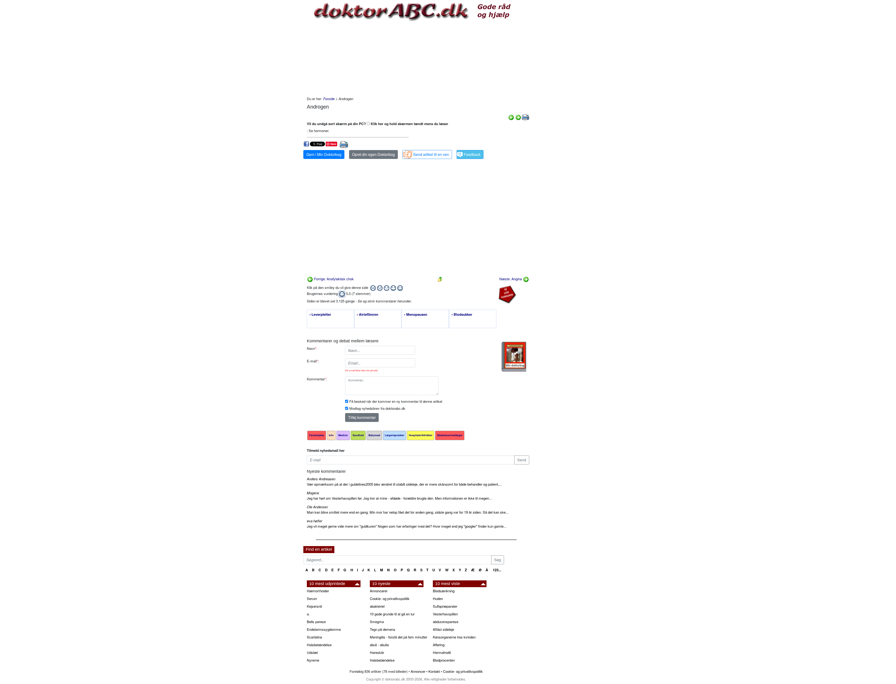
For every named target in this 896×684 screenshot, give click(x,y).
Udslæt (312, 652)
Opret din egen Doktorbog (373, 154)
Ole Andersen (317, 506)
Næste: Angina (511, 278)
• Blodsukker (462, 314)
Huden (438, 598)
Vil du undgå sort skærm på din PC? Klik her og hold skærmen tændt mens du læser (377, 123)
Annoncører (379, 590)
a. (308, 613)
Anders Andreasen (321, 478)
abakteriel (377, 606)
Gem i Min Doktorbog (323, 154)
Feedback (472, 154)
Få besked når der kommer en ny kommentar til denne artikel (395, 401)
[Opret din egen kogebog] (514, 356)
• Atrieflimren (367, 314)
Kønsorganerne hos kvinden (454, 637)
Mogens (313, 492)
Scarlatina (314, 637)
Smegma (377, 621)
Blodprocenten (444, 660)
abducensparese (445, 621)
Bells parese (316, 621)
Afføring (438, 644)
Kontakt (434, 671)
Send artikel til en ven (431, 154)
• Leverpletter (320, 314)
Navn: (312, 348)
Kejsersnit (314, 606)
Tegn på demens (382, 629)
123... (497, 569)
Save (333, 144)
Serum (312, 598)
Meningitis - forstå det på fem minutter (398, 637)
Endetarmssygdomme (324, 629)
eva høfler (314, 520)
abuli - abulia (379, 644)
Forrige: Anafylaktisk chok (333, 278)
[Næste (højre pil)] (518, 116)
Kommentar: (317, 378)
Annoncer (418, 671)
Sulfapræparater (445, 606)
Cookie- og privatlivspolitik (390, 598)
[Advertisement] (418, 58)
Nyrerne (313, 660)
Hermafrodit (442, 652)
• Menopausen (415, 314)
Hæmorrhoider (318, 590)
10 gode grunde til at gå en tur (392, 613)
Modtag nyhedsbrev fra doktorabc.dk (377, 408)
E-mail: (313, 360)
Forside (329, 98)
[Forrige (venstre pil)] (511, 116)
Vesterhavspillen (445, 613)
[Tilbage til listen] (440, 278)
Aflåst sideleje (443, 629)
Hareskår (377, 652)
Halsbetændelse (319, 644)
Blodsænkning (444, 590)
